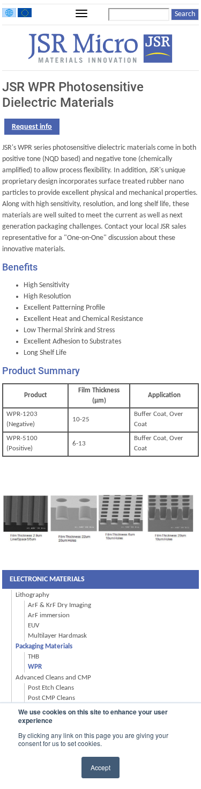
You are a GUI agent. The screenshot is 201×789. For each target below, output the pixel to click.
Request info (32, 127)
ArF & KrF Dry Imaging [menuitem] (59, 605)
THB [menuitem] (33, 657)
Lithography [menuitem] (32, 594)
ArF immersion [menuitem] (49, 615)
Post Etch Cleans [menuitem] (51, 688)
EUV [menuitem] (33, 626)
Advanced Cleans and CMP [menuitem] (53, 677)
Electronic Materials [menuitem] (47, 579)
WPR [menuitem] (35, 667)
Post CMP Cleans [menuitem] (51, 698)
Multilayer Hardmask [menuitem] (57, 636)
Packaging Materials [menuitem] (44, 646)
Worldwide (9, 12)
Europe (25, 12)
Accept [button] (100, 767)
